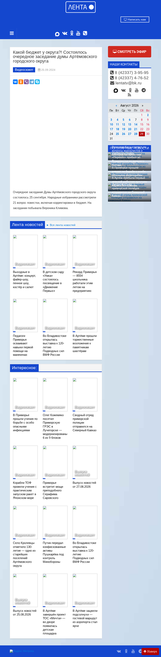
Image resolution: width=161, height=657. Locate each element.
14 (135, 124)
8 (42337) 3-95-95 (131, 72)
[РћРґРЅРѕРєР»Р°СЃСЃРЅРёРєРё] (20, 81)
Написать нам (136, 19)
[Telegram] (31, 81)
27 (129, 133)
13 (129, 124)
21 (135, 129)
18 (117, 129)
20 (129, 129)
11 (117, 124)
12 (123, 124)
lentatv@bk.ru (128, 83)
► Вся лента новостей (60, 225)
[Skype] (37, 81)
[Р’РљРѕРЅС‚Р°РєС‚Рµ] (15, 81)
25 (117, 133)
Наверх (151, 651)
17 (111, 129)
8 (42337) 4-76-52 (131, 78)
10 (111, 124)
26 (123, 133)
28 (135, 133)
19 (123, 129)
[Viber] (26, 81)
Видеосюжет (24, 69)
